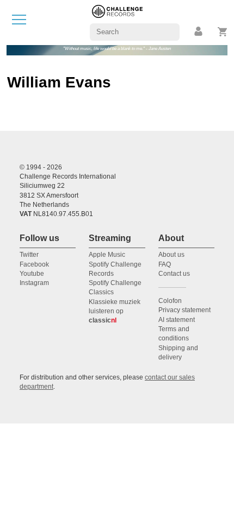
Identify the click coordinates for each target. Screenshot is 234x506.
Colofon (170, 301)
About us (171, 254)
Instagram (34, 283)
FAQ (164, 264)
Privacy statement (184, 310)
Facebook (34, 264)
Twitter (29, 254)
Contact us (174, 273)
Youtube (32, 273)
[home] (117, 22)
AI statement (176, 320)
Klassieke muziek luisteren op (114, 311)
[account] (199, 32)
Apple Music (107, 254)
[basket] (223, 32)
